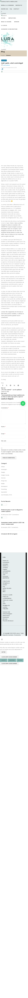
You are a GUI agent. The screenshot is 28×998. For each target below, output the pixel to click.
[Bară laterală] (2, 985)
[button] (23, 403)
